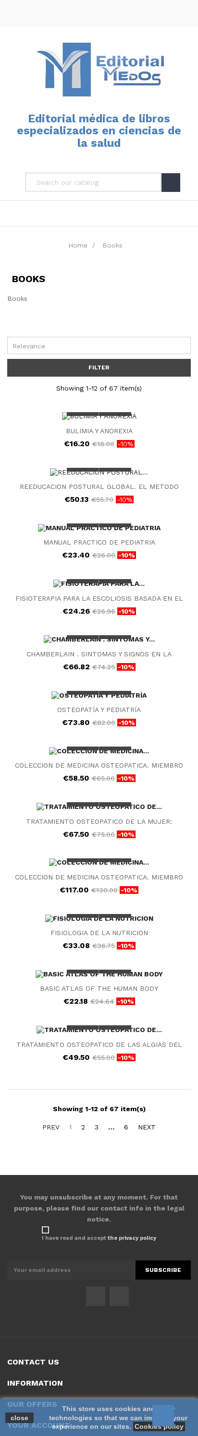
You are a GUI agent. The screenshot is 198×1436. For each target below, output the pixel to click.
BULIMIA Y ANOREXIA (99, 431)
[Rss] (119, 1296)
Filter (99, 367)
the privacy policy (132, 1238)
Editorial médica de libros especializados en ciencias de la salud (99, 131)
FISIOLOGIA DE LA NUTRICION (99, 933)
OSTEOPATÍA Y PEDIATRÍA (99, 709)
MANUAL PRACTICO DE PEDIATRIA (99, 542)
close (19, 1418)
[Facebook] (95, 1296)
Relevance (101, 345)
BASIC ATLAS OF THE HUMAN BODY (99, 988)
